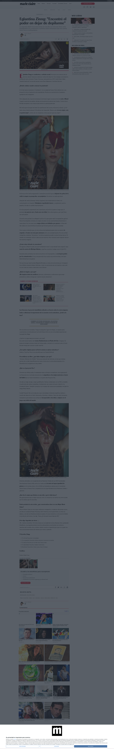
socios (15, 739)
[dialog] (57, 737)
